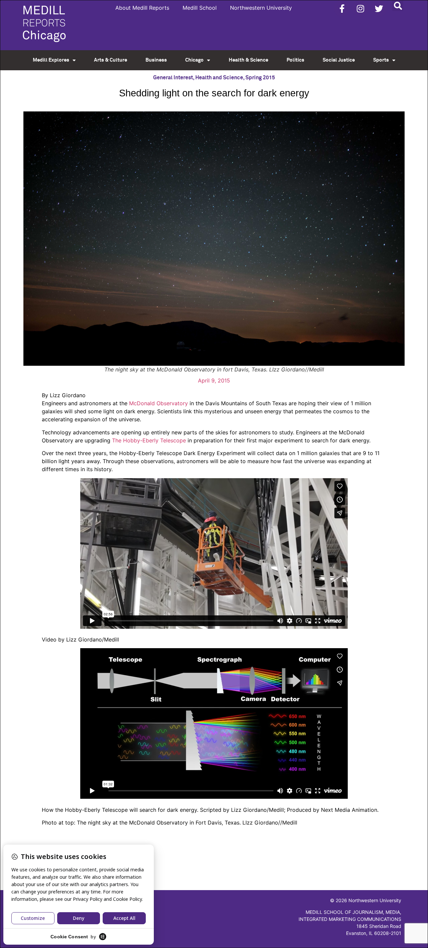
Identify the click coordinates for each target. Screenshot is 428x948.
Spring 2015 (260, 77)
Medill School (200, 7)
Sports (381, 60)
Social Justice (339, 60)
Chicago (194, 60)
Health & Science (248, 60)
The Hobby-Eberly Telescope (149, 440)
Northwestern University (261, 7)
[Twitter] (378, 8)
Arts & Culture (110, 60)
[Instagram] (360, 8)
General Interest (173, 77)
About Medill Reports (142, 7)
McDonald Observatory (158, 403)
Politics (295, 60)
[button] (397, 5)
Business (156, 60)
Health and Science (219, 77)
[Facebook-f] (342, 8)
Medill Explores (51, 60)
